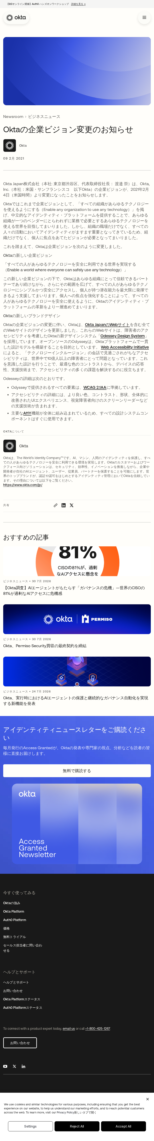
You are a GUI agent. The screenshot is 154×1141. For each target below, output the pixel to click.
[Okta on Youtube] (5, 1066)
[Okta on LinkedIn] (23, 1066)
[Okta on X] (14, 1066)
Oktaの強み (11, 903)
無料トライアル (14, 937)
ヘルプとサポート (16, 982)
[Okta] (16, 17)
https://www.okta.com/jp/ (22, 485)
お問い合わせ (20, 1043)
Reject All (77, 1126)
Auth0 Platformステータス (22, 1007)
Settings (30, 1126)
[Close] (147, 1099)
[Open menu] (144, 17)
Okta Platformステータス (22, 999)
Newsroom (13, 116)
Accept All (123, 1126)
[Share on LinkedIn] (64, 505)
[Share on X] (72, 505)
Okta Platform (13, 911)
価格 (6, 928)
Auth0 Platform (14, 920)
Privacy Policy (77, 1112)
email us (69, 1028)
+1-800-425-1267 (97, 1028)
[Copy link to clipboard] (56, 505)
